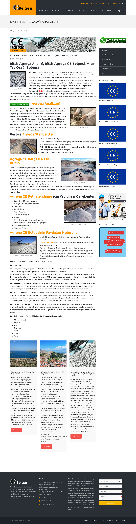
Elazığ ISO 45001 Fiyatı (83, 493)
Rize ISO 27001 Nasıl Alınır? (75, 507)
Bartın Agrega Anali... (114, 232)
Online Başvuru (83, 3)
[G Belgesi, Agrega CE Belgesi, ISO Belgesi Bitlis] (23, 353)
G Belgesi (94, 520)
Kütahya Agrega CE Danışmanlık (85, 502)
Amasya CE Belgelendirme (83, 483)
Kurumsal (94, 3)
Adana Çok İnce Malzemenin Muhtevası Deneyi (81, 479)
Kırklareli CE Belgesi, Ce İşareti (108, 122)
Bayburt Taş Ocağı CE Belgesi (76, 488)
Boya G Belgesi (106, 59)
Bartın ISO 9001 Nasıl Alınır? (86, 486)
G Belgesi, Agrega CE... (112, 240)
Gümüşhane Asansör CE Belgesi (78, 495)
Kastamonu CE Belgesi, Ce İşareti (109, 165)
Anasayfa (105, 50)
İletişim (102, 3)
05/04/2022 (15, 59)
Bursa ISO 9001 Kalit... (113, 237)
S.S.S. (117, 520)
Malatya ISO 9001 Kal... (112, 253)
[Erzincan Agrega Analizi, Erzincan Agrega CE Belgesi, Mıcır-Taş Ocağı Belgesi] (82, 353)
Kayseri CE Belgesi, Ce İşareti (108, 143)
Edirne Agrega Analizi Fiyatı (82, 490)
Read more (16, 430)
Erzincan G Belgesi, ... (115, 245)
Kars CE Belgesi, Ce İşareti (107, 186)
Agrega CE (110, 520)
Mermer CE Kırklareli (73, 505)
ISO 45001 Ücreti (78, 498)
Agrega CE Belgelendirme (31, 196)
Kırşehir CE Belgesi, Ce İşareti (108, 100)
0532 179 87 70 (112, 3)
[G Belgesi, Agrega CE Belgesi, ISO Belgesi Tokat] (53, 353)
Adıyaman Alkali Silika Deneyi (76, 481)
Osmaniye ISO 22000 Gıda (87, 505)
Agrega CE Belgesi (18, 50)
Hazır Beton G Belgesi (108, 55)
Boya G (102, 520)
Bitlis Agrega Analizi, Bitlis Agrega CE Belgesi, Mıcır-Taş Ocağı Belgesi (44, 56)
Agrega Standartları (38, 134)
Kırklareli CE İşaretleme (78, 500)
